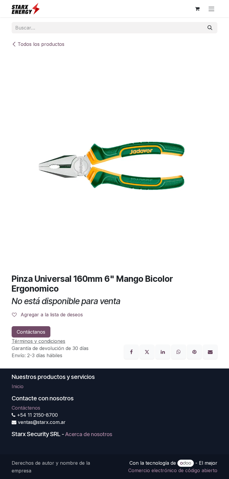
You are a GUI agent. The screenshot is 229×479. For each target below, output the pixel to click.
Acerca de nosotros (88, 434)
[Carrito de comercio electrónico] (197, 9)
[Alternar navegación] (211, 8)
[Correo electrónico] (210, 351)
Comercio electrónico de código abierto (172, 470)
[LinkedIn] (163, 351)
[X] (148, 351)
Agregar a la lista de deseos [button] (51, 315)
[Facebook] (132, 351)
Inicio (18, 386)
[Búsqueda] (209, 27)
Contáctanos (31, 332)
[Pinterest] (195, 351)
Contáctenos (26, 408)
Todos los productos (41, 44)
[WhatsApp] (179, 351)
